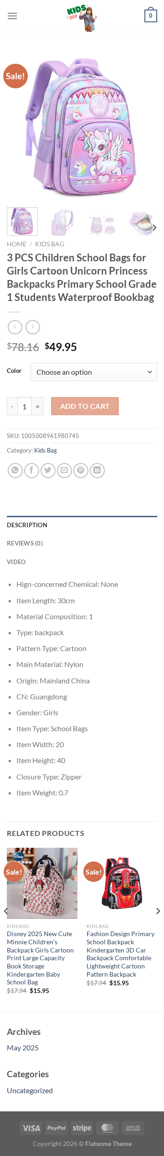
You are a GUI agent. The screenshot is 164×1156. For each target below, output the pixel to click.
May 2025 (23, 1047)
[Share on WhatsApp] (15, 470)
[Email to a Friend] (64, 470)
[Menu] (12, 16)
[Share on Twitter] (48, 470)
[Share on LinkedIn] (97, 470)
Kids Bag (49, 244)
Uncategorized (30, 1090)
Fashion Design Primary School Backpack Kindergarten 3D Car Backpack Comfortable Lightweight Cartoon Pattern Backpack (120, 954)
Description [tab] (27, 525)
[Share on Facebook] (31, 470)
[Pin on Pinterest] (80, 470)
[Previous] (21, 125)
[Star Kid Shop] (82, 16)
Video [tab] (16, 561)
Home (16, 244)
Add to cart (85, 406)
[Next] (142, 125)
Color (14, 371)
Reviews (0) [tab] (25, 543)
